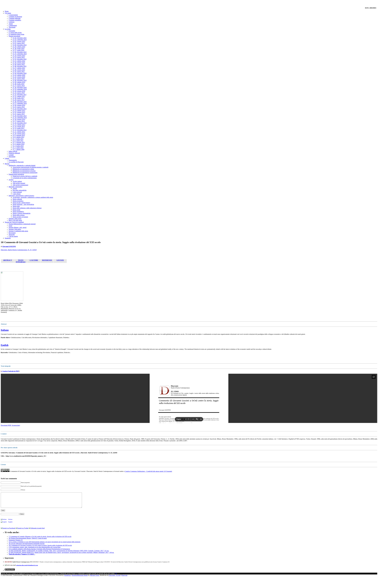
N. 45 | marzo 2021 (19, 71)
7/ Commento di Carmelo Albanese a (40, 536)
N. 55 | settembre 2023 (20, 54)
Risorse (7, 164)
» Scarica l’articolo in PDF (10, 371)
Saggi (10, 226)
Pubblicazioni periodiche (16, 174)
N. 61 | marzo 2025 (19, 43)
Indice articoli (13, 151)
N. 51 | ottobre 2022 (19, 61)
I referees (11, 22)
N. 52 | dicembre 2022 (19, 59)
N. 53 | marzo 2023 (19, 57)
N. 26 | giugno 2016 (19, 105)
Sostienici (8, 238)
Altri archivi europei (19, 183)
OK (116, 573)
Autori (11, 24)
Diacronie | (112, 575)
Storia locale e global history (21, 202)
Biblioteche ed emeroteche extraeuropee (25, 172)
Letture (7, 158)
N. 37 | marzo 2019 (19, 86)
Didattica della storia (15, 218)
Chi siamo (8, 13)
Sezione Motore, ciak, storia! (17, 227)
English (4, 345)
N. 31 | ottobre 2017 (19, 96)
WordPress (67, 575)
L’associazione (13, 15)
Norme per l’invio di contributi (14, 222)
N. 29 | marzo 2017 (19, 100)
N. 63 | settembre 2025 (20, 39)
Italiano (5, 330)
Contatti (11, 155)
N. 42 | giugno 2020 (19, 77)
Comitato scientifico (15, 20)
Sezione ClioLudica (15, 229)
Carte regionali (17, 192)
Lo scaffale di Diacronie (16, 162)
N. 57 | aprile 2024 (18, 50)
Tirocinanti (12, 27)
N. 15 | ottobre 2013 (19, 125)
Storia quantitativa (18, 211)
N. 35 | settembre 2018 (20, 89)
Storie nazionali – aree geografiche (23, 204)
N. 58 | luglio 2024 (18, 48)
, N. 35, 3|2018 (19, 250)
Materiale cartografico (15, 187)
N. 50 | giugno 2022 (19, 62)
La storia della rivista (15, 32)
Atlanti (15, 188)
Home (7, 11)
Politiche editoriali (14, 153)
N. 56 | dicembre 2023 (19, 52)
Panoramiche (13, 160)
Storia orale (16, 206)
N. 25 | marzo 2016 (19, 107)
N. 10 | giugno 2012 (19, 133)
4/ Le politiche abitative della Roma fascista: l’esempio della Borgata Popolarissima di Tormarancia (39, 549)
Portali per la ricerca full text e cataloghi (25, 176)
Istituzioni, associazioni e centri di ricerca (21, 195)
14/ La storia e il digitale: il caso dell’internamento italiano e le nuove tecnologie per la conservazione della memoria (44, 542)
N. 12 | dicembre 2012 (19, 130)
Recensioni (12, 233)
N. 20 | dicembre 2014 (19, 116)
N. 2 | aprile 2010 (18, 148)
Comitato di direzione (15, 16)
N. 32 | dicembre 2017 (19, 94)
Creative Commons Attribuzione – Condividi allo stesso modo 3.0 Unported (148, 471)
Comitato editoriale (14, 18)
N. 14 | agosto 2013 (19, 126)
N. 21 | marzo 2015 (19, 114)
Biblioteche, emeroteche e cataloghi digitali (22, 165)
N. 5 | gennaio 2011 (19, 142)
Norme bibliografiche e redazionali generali (22, 224)
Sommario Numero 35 (16, 540)
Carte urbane (17, 194)
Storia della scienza (19, 215)
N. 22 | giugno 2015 (19, 112)
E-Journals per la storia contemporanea (25, 178)
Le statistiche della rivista (16, 34)
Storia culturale (17, 199)
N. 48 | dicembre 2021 (19, 66)
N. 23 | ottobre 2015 (19, 110)
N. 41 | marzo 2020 (19, 78)
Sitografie (12, 234)
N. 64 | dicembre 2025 (19, 38)
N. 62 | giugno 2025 (19, 41)
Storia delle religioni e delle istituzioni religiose (27, 208)
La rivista (8, 29)
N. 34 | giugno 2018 (19, 91)
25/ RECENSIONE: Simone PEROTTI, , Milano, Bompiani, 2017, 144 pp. (61, 552)
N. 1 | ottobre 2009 (18, 149)
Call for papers (13, 236)
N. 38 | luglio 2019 (18, 84)
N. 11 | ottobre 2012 (19, 132)
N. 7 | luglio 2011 (18, 139)
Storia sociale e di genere (20, 217)
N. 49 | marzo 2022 (19, 64)
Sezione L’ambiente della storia (18, 231)
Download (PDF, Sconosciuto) (10, 425)
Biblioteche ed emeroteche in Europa (24, 171)
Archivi (11, 179)
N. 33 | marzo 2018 (19, 93)
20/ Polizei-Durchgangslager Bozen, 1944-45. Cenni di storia (28, 538)
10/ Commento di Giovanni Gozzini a (40, 545)
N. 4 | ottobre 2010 (18, 144)
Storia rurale (16, 210)
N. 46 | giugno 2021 (19, 70)
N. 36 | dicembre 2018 (19, 87)
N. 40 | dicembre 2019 (19, 80)
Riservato (124, 575)
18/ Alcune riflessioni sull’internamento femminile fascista (26, 543)
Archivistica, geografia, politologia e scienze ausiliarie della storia (33, 197)
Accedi (118, 575)
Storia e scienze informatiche (21, 213)
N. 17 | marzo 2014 (19, 121)
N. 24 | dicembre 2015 (19, 109)
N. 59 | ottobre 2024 (19, 47)
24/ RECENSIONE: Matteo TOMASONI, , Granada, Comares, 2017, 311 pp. (59, 551)
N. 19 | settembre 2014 (20, 117)
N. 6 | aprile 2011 (18, 140)
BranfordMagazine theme (80, 575)
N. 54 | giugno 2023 (19, 55)
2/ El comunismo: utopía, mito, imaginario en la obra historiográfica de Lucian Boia (34, 547)
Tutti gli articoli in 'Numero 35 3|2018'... (22, 554)
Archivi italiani (17, 181)
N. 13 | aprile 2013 (18, 128)
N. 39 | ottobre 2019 (19, 82)
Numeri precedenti (14, 36)
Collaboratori (13, 25)
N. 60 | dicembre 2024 (19, 45)
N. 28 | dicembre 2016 (19, 101)
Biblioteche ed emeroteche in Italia (23, 169)
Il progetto (12, 31)
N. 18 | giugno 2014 (19, 119)
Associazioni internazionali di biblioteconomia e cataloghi (30, 167)
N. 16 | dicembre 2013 (19, 123)
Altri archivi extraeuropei (20, 185)
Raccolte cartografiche (19, 190)
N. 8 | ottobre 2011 (18, 137)
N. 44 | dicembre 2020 (19, 73)
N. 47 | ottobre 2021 (19, 68)
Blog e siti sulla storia (15, 220)
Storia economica (18, 201)
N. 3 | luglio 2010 (18, 146)
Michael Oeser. (94, 575)
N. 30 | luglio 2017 (18, 98)
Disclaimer (12, 156)
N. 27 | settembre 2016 (20, 103)
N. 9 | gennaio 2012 (19, 135)
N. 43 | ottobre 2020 (19, 75)
